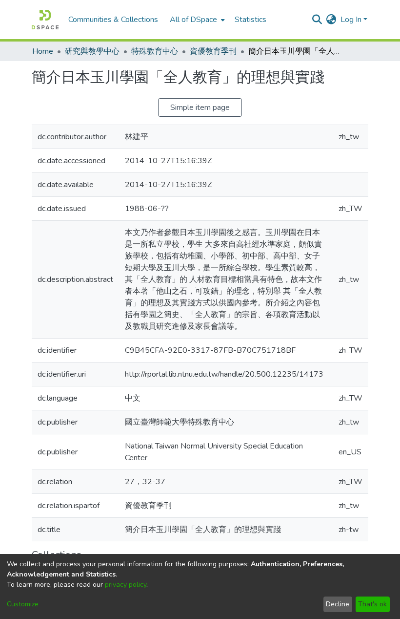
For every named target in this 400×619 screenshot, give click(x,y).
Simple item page (200, 107)
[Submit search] (317, 19)
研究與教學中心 (92, 51)
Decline (337, 604)
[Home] (45, 19)
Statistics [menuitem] (250, 19)
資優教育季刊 (213, 51)
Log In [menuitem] (350, 19)
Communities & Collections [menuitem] (113, 19)
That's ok (372, 604)
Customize (23, 604)
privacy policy (125, 584)
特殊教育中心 (154, 51)
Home (42, 51)
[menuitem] (196, 19)
